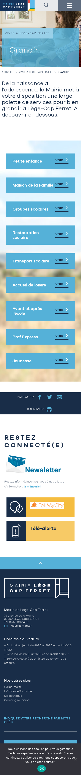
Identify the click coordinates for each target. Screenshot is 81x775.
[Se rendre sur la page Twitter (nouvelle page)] (49, 397)
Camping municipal (17, 700)
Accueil (7, 72)
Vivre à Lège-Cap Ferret (35, 72)
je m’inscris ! (32, 486)
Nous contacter (21, 625)
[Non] (75, 759)
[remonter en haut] (40, 563)
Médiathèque (13, 695)
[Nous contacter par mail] (59, 397)
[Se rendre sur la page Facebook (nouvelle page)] (39, 397)
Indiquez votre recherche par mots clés (37, 720)
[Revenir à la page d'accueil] (17, 5)
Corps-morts (13, 687)
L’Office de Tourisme (18, 691)
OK (42, 768)
